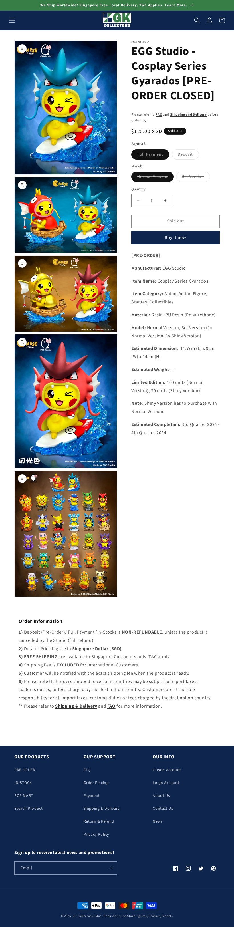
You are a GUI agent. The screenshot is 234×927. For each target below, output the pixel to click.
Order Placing (96, 783)
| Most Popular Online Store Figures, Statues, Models (133, 916)
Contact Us (163, 808)
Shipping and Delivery (188, 114)
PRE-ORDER (24, 770)
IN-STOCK (23, 783)
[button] (12, 20)
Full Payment (153, 155)
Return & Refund (99, 821)
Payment (92, 796)
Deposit (188, 155)
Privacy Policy (96, 834)
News (157, 821)
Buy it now (175, 238)
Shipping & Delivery (102, 808)
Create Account (167, 770)
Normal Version (155, 178)
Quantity (138, 189)
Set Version (196, 178)
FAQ (159, 114)
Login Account (166, 783)
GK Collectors (83, 916)
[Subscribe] (110, 868)
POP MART (23, 796)
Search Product (28, 808)
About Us (161, 796)
